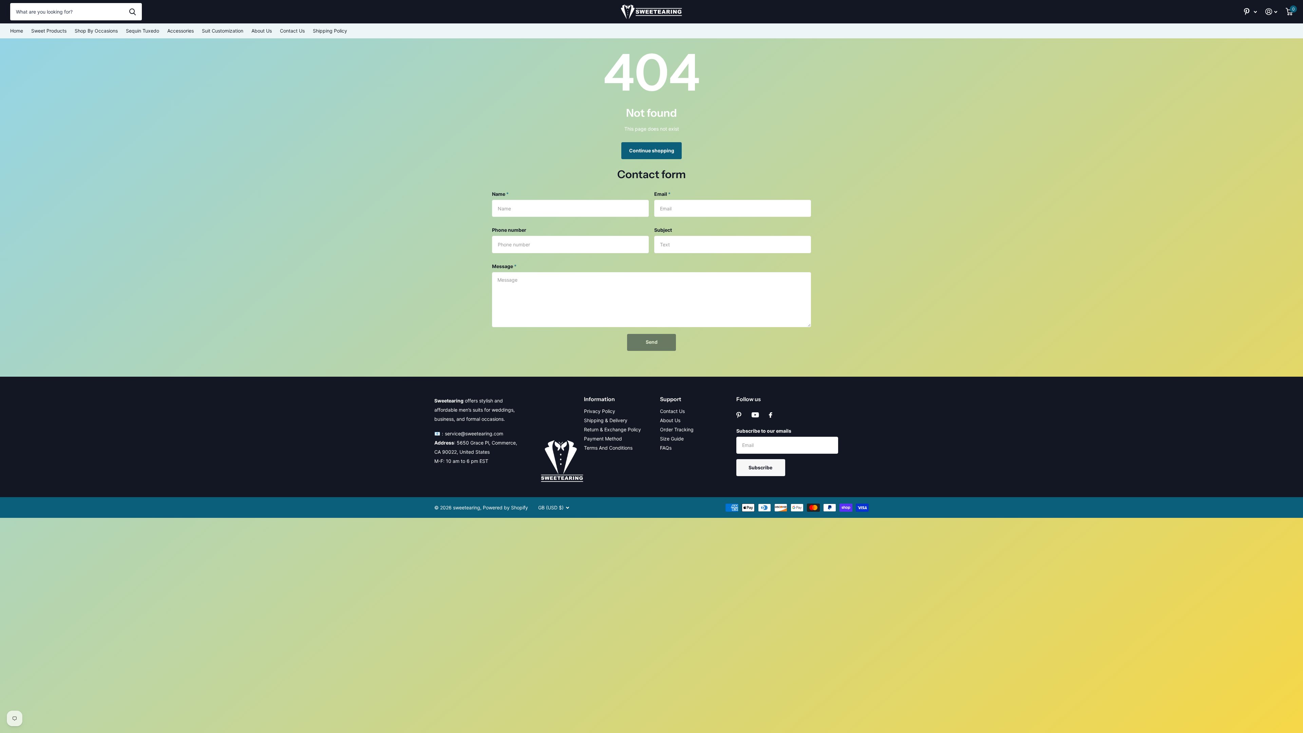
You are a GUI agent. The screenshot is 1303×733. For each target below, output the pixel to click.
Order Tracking (677, 429)
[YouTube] (755, 414)
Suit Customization (222, 31)
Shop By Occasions (96, 31)
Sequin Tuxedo (142, 31)
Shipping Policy (330, 31)
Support (670, 399)
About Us (261, 31)
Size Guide (672, 438)
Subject (663, 230)
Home (16, 31)
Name (500, 194)
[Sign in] (1271, 11)
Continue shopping (651, 150)
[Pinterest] (738, 415)
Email (662, 194)
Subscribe (761, 467)
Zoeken (132, 11)
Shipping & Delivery (605, 420)
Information (599, 399)
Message (504, 266)
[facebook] (770, 415)
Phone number (509, 230)
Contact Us (292, 31)
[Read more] (1250, 11)
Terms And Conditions (608, 448)
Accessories (180, 31)
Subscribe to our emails (763, 431)
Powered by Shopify (505, 507)
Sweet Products (49, 31)
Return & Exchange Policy (612, 429)
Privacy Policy (599, 411)
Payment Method (603, 438)
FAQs (666, 448)
